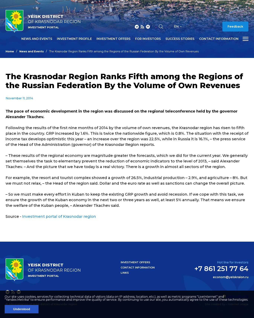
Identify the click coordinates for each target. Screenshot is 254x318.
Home (10, 51)
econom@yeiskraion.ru (230, 277)
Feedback (235, 26)
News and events (36, 38)
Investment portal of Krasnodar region (59, 216)
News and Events (31, 51)
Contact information (219, 38)
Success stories (179, 38)
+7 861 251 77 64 (221, 268)
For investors (148, 38)
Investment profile (74, 38)
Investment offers (114, 38)
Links (125, 272)
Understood (21, 309)
